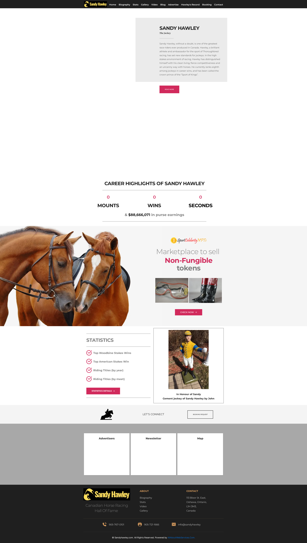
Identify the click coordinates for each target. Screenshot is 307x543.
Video (143, 506)
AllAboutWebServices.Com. (181, 537)
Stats (143, 502)
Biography (146, 497)
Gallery (144, 510)
